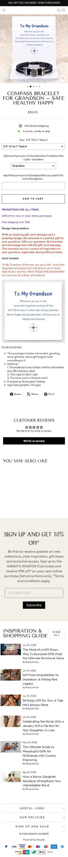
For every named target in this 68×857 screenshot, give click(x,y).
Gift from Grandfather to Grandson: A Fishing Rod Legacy (41, 679)
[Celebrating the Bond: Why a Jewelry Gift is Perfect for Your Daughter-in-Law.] (11, 721)
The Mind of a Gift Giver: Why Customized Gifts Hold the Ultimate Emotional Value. (44, 654)
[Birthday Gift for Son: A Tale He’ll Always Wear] (11, 700)
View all (57, 633)
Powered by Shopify (34, 839)
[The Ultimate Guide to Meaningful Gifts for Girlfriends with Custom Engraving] (11, 746)
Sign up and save (32, 826)
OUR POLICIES (32, 817)
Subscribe (34, 605)
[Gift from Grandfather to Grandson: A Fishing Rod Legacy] (11, 675)
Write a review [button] (34, 441)
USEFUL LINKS (32, 808)
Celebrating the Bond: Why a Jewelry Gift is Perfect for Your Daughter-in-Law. (43, 725)
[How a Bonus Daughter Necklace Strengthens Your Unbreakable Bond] (11, 776)
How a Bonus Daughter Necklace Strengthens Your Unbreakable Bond (42, 781)
